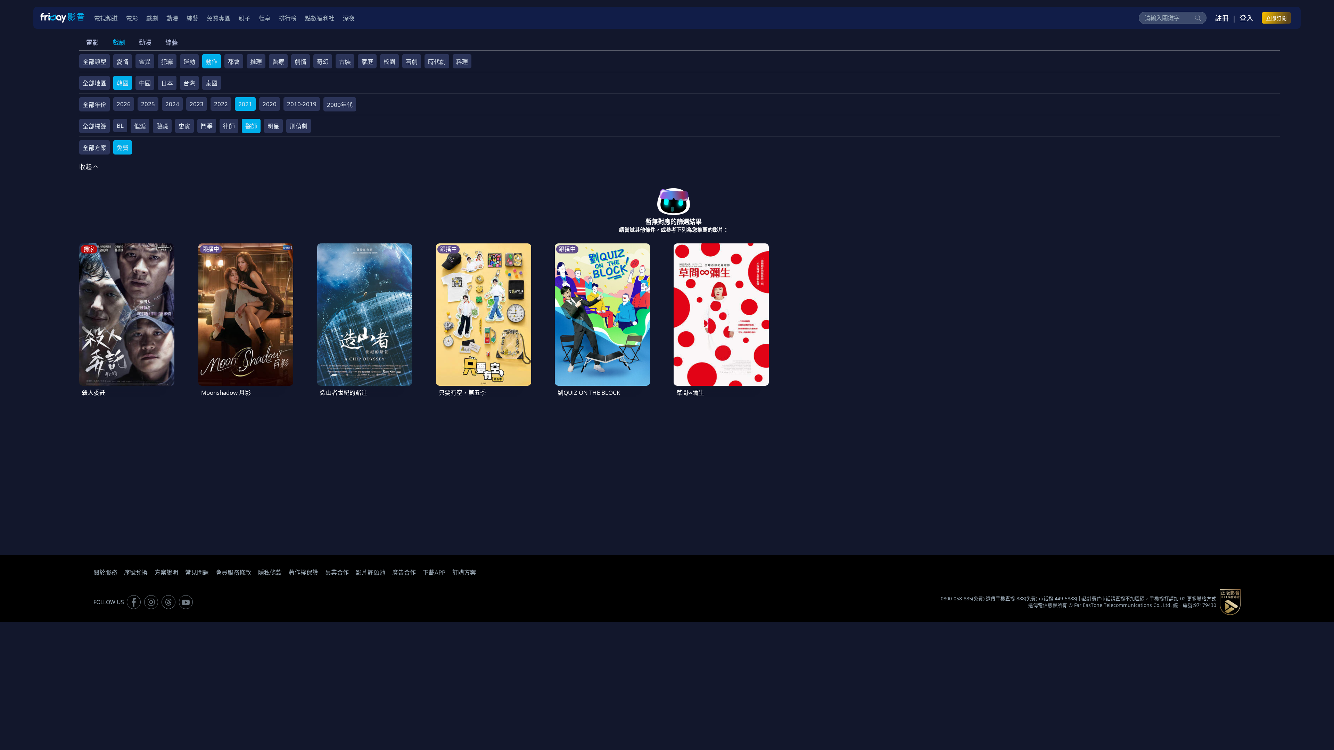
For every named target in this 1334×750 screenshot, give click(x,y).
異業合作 (337, 572)
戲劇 (119, 42)
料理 (462, 62)
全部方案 (94, 148)
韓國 (123, 83)
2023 (197, 104)
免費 (123, 148)
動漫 (145, 42)
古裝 (345, 62)
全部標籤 (94, 126)
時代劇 (437, 62)
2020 (270, 104)
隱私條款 (270, 572)
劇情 (300, 62)
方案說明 (166, 572)
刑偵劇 (298, 126)
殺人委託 (94, 393)
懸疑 (162, 126)
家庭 (367, 62)
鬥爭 (207, 126)
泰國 (211, 83)
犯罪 (167, 62)
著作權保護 (303, 572)
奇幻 (323, 62)
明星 (273, 126)
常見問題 (197, 572)
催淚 (140, 126)
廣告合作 (404, 572)
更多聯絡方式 (1201, 598)
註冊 (1222, 18)
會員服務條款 (233, 572)
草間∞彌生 (690, 393)
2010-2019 (301, 104)
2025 (148, 104)
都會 (234, 62)
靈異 (145, 62)
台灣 (189, 83)
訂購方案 (464, 572)
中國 (145, 83)
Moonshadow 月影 (226, 393)
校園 (389, 62)
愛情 (123, 62)
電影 (92, 42)
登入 (1246, 18)
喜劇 (412, 62)
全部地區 (94, 83)
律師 (229, 126)
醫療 (278, 62)
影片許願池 (370, 572)
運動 (189, 62)
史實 (184, 126)
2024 (172, 104)
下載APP (434, 572)
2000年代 (340, 105)
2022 (221, 104)
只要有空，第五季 (462, 393)
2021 (245, 104)
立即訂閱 (1276, 18)
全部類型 (94, 62)
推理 (256, 62)
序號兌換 (136, 572)
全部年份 (94, 105)
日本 (167, 83)
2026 (124, 104)
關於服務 (105, 572)
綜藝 (171, 42)
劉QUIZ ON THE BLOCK (589, 393)
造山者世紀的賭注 (343, 393)
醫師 (251, 126)
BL (120, 126)
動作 (211, 62)
